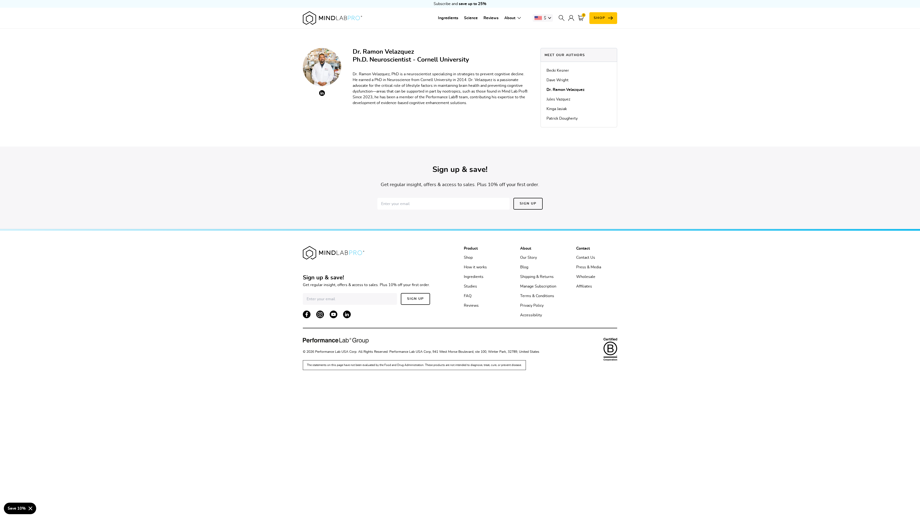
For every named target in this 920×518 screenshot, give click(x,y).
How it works (475, 267)
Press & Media (588, 267)
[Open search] (561, 18)
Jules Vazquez (558, 99)
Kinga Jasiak (556, 109)
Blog (524, 267)
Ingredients (448, 18)
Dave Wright (557, 80)
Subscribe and (460, 4)
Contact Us (585, 257)
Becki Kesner (557, 70)
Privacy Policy (532, 305)
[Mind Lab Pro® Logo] (332, 18)
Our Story (528, 257)
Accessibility (531, 315)
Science (471, 18)
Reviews (491, 18)
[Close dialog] (30, 508)
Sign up (528, 203)
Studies (470, 286)
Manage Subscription (538, 286)
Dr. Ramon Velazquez (565, 90)
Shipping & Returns (537, 277)
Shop (468, 257)
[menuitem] (448, 18)
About (509, 18)
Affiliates (584, 286)
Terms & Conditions (537, 296)
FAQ (468, 296)
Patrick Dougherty (562, 118)
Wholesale (585, 277)
